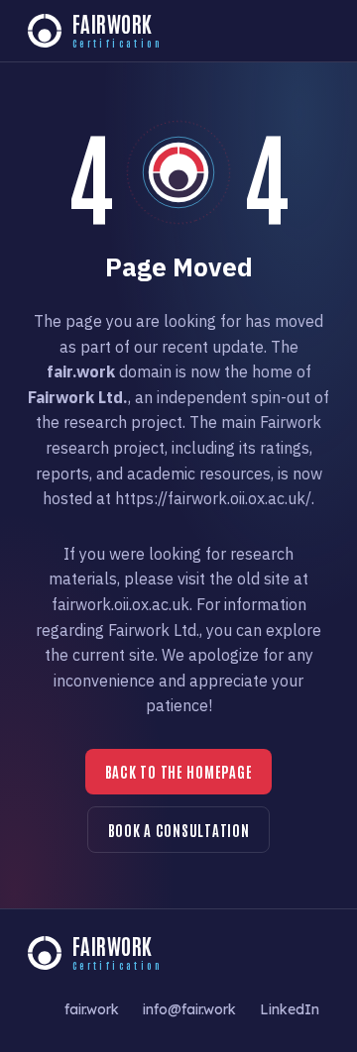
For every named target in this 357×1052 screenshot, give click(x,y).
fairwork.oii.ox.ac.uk (120, 604)
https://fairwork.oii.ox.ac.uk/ (213, 498)
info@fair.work (189, 1008)
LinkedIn (289, 1008)
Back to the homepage (179, 771)
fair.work (91, 1008)
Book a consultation (179, 829)
